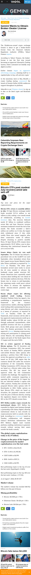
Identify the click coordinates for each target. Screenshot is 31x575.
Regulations (17, 19)
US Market (19, 18)
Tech (16, 18)
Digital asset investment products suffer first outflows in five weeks (16, 528)
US (23, 18)
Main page (3, 18)
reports (9, 54)
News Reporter (11, 32)
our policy (19, 573)
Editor (9, 196)
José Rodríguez (11, 195)
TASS (2, 314)
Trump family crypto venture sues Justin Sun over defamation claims (15, 108)
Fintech (12, 18)
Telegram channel (17, 89)
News (8, 18)
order (28, 357)
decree (11, 331)
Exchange (26, 18)
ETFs (12, 181)
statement (19, 416)
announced (23, 81)
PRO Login (27, 2)
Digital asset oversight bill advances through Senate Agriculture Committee (16, 117)
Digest (9, 181)
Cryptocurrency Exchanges (7, 19)
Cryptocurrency (17, 181)
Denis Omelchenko (12, 31)
